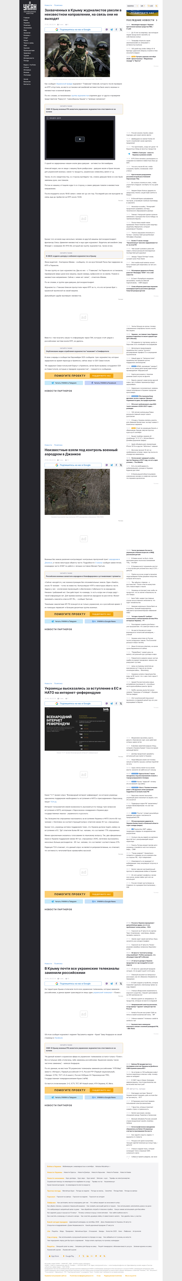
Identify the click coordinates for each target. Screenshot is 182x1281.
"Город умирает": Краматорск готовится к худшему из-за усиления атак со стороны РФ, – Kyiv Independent (141, 855)
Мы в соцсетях (130, 1276)
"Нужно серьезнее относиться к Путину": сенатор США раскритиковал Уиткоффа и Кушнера (140, 235)
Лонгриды (27, 75)
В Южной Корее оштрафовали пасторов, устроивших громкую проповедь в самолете (142, 201)
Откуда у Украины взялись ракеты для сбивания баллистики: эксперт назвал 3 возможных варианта (142, 422)
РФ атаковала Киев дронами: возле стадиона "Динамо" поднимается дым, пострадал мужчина (141, 398)
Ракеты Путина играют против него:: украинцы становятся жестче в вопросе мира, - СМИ (142, 847)
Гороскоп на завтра (64, 1197)
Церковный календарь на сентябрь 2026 (84, 1222)
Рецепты (55, 1231)
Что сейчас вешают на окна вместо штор (105, 1202)
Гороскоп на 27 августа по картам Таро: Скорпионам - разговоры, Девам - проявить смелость (141, 933)
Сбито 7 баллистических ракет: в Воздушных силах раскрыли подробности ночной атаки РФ (141, 790)
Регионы (27, 35)
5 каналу (98, 563)
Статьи (26, 67)
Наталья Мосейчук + (102, 1166)
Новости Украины (54, 1172)
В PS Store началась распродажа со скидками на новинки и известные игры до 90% (142, 161)
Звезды (101, 1231)
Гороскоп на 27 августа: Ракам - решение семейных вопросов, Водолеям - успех (141, 947)
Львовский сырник (54, 1250)
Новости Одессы (70, 1172)
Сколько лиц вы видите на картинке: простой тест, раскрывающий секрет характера (142, 839)
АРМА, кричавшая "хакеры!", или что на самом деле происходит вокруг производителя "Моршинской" (142, 368)
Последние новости (140, 20)
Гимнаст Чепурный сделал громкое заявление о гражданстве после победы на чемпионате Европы (142, 217)
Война (26, 20)
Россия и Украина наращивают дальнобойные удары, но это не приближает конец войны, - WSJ (140, 925)
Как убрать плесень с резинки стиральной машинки (66, 1206)
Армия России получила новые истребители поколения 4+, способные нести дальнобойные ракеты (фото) (140, 684)
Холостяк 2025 (111, 1231)
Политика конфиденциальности (81, 1276)
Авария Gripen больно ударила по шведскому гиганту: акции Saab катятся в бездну (141, 193)
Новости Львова (112, 1172)
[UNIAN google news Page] (92, 1256)
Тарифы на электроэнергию (119, 1178)
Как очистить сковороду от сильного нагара (63, 1216)
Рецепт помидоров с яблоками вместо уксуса (115, 1246)
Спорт (26, 38)
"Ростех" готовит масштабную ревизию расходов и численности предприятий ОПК (142, 815)
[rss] (104, 1256)
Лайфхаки (51, 1203)
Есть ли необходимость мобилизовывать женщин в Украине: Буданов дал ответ (139, 468)
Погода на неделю (82, 1191)
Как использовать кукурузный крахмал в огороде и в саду (80, 1237)
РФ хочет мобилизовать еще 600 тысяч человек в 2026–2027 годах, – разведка (141, 406)
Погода (26, 60)
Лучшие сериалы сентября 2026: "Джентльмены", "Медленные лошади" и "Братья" (141, 59)
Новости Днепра (84, 1172)
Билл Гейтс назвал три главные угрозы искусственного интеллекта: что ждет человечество (140, 600)
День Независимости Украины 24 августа (116, 1222)
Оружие (26, 48)
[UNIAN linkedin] (87, 1256)
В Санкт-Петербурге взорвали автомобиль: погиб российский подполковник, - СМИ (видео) (139, 281)
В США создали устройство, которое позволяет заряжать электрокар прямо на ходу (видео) (142, 985)
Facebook (58, 1038)
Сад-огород (52, 1237)
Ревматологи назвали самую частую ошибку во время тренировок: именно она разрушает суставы (142, 660)
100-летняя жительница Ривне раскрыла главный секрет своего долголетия (140, 414)
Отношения (93, 1231)
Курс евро (81, 1178)
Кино (120, 1231)
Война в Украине (54, 1166)
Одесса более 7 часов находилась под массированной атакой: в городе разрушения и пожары (141, 776)
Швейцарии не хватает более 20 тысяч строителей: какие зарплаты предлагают (140, 141)
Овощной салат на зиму (64, 1246)
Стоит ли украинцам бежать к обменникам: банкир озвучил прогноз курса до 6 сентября (142, 430)
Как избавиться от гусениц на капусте (117, 1237)
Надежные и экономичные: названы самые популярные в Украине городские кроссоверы (142, 390)
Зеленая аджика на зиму (143, 1246)
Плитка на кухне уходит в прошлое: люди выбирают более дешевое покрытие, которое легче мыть (141, 576)
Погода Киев (118, 1191)
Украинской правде (64, 84)
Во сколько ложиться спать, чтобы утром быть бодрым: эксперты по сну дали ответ (142, 185)
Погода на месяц (97, 1191)
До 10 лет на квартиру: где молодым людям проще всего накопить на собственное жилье (142, 35)
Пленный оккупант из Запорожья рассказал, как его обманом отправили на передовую (141, 977)
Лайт (25, 45)
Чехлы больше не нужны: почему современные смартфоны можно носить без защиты (141, 328)
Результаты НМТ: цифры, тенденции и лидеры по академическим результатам (141, 831)
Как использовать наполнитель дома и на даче (134, 1206)
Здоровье (27, 53)
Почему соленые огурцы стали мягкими (93, 1213)
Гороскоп (51, 1197)
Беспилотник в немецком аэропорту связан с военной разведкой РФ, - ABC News (142, 1026)
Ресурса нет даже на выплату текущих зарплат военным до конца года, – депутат (142, 1143)
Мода (62, 1231)
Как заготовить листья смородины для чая (72, 1202)
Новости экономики (55, 1178)
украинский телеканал (102, 992)
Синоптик (108, 1191)
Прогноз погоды (54, 1191)
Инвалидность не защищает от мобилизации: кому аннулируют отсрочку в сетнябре (142, 863)
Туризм (26, 55)
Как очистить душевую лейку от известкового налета (100, 1216)
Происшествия (29, 50)
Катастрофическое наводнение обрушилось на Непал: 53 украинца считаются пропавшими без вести (140, 1129)
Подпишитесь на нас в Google (75, 29)
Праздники (69, 1231)
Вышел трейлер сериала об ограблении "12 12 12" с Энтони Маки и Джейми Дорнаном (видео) (140, 438)
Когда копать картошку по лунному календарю (102, 1240)
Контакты (27, 84)
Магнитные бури (68, 1191)
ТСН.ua (53, 802)
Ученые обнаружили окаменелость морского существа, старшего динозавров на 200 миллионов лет (141, 993)
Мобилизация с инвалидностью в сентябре (78, 1166)
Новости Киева (125, 1172)
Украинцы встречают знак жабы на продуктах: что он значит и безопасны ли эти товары (141, 592)
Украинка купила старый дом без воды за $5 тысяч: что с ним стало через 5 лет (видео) (142, 676)
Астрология (137, 1231)
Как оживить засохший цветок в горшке (101, 1206)
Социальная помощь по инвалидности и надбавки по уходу (68, 1181)
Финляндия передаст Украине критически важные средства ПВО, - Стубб (140, 27)
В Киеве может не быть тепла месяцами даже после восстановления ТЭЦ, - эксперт (140, 560)
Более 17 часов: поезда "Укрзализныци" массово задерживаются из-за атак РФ (141, 243)
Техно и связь (29, 43)
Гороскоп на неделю (80, 1197)
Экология (27, 33)
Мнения (26, 72)
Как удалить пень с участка (131, 1216)
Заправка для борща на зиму (85, 1246)
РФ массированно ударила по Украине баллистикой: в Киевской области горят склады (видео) (142, 823)
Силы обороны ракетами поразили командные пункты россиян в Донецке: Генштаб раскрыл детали (142, 289)
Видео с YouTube (30, 65)
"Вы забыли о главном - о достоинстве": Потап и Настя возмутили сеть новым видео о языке (140, 584)
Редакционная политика (113, 1276)
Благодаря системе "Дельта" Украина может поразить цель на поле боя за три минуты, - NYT (141, 1095)
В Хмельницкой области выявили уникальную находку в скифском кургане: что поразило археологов (141, 476)
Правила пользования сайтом (55, 1276)
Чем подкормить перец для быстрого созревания (65, 1240)
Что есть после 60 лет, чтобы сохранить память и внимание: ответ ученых (139, 169)
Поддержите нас (142, 13)
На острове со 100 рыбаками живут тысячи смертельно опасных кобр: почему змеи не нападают (142, 1074)
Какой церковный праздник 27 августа (100, 1225)
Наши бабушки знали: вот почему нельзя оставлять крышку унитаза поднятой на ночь (142, 762)
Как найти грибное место (119, 1213)
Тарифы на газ (97, 1181)
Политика (27, 25)
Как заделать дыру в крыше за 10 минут (62, 1213)
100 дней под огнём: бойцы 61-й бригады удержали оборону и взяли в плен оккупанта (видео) (142, 51)
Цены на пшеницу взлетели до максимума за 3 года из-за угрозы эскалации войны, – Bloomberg (139, 668)
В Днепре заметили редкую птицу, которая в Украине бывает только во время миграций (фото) (142, 748)
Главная (26, 18)
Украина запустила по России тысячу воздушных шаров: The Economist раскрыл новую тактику (141, 640)
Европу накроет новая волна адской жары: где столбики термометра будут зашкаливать (142, 382)
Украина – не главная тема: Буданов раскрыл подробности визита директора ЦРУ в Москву (141, 336)
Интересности (29, 58)
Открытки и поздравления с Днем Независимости (65, 1225)
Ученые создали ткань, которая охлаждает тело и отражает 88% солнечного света (140, 1151)
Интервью (27, 70)
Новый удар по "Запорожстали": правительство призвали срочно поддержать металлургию (140, 360)
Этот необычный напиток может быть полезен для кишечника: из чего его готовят (141, 265)
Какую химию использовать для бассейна (129, 1209)
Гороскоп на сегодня (96, 1197)
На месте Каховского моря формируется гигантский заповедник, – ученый (140, 632)
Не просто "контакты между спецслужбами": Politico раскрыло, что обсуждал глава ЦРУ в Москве (141, 955)
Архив (26, 79)
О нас (99, 1276)
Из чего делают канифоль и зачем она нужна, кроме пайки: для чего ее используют (141, 877)
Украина (27, 23)
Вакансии (27, 81)
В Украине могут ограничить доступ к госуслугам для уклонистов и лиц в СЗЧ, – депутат (142, 568)
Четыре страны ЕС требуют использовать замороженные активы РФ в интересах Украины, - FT (142, 618)
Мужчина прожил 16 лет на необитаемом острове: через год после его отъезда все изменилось (142, 452)
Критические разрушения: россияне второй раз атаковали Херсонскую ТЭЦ (138, 177)
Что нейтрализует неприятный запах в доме (63, 1209)
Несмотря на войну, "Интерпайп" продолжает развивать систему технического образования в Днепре (140, 209)
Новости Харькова (98, 1172)
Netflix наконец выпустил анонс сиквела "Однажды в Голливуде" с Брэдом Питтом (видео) (142, 692)
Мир (25, 30)
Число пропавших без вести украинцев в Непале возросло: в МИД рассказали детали (140, 552)
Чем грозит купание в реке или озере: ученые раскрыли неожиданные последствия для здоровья (140, 251)
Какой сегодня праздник (57, 1222)
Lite (48, 1231)
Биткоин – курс (102, 1178)
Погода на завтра (130, 1191)
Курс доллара (71, 1178)
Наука (26, 40)
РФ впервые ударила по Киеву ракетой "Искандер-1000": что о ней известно (140, 273)
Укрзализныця (109, 1181)
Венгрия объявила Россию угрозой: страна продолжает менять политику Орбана (141, 1121)
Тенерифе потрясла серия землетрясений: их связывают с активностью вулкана (138, 43)
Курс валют (91, 1178)
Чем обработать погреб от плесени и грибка (97, 1209)
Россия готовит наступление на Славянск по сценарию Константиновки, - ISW (141, 885)
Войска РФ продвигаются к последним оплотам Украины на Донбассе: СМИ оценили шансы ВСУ (142, 1066)
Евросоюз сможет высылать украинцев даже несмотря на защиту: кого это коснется (142, 798)
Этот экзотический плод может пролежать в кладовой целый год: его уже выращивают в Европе (141, 700)
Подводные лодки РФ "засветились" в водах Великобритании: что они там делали (142, 806)
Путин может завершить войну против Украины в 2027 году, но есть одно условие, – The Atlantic (142, 460)
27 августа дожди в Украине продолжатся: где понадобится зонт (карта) (139, 963)
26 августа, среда (135, 1088)
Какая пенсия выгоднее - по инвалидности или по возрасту (68, 1185)
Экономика (28, 28)
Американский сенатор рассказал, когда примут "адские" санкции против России (141, 1007)
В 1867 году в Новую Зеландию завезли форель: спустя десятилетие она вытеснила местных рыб (141, 1082)
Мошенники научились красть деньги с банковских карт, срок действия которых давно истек (141, 740)
